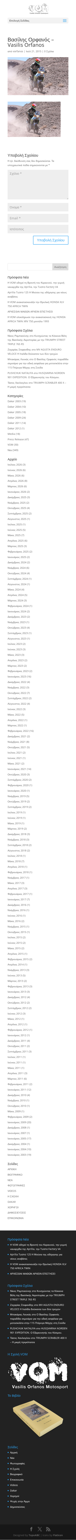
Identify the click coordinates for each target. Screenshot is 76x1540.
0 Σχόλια (49, 51)
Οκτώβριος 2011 (17, 1046)
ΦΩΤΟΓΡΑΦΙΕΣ (16, 1185)
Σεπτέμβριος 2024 (18, 578)
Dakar (13, 1490)
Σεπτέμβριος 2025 (18, 513)
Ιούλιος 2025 (15, 524)
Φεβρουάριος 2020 (18, 785)
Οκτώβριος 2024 (17, 573)
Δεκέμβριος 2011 (17, 1040)
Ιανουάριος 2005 (17, 1138)
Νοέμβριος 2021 (17, 741)
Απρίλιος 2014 (16, 964)
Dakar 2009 (14, 417)
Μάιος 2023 (14, 654)
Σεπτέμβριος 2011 (18, 1051)
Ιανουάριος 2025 (17, 557)
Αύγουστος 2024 (17, 584)
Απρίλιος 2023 (16, 660)
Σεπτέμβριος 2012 (18, 1008)
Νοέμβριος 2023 (17, 622)
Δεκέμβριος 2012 (17, 997)
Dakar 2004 (14, 406)
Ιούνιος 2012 (15, 1013)
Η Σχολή (14, 1468)
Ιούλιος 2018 (15, 855)
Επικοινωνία (17, 1479)
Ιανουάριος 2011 (17, 1089)
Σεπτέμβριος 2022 (18, 698)
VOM (10, 444)
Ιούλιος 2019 (15, 812)
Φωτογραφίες (17, 1463)
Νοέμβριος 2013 (17, 970)
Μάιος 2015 (14, 948)
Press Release (16, 439)
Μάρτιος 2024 (15, 600)
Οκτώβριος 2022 (17, 693)
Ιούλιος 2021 (15, 752)
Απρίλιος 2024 (16, 595)
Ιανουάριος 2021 (17, 769)
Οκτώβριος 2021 (17, 747)
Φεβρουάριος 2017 (18, 894)
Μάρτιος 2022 (15, 725)
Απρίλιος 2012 (16, 1024)
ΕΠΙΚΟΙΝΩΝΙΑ (16, 1218)
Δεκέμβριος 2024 (17, 562)
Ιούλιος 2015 (15, 937)
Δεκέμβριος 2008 (17, 1127)
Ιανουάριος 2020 (17, 790)
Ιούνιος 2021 (15, 758)
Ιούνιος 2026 (15, 470)
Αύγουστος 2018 (17, 850)
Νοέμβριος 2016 (17, 910)
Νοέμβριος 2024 (17, 567)
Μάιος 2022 (14, 714)
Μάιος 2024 (14, 589)
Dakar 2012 (14, 428)
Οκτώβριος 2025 (17, 508)
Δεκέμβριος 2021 (17, 736)
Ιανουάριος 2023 (17, 676)
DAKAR (12, 1201)
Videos (14, 1485)
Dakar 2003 (14, 401)
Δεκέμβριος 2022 (17, 682)
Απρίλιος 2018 (16, 866)
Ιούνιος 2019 (15, 817)
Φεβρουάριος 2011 (18, 1084)
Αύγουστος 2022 (17, 703)
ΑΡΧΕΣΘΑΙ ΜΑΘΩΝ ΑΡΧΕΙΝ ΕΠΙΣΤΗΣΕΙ (30, 311)
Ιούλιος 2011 (15, 1057)
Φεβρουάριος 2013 (18, 986)
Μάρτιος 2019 (15, 828)
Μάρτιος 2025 (15, 546)
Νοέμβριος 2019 (17, 796)
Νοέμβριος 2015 (17, 926)
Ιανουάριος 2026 (17, 491)
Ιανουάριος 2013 (17, 991)
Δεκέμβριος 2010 (17, 1095)
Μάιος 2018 (14, 861)
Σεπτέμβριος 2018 (18, 845)
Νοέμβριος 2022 (17, 687)
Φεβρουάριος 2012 (18, 1029)
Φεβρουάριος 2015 (18, 959)
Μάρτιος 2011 (15, 1078)
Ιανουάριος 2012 (17, 1035)
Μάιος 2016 (14, 921)
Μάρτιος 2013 (15, 981)
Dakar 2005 (14, 412)
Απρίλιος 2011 (16, 1073)
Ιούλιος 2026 (15, 464)
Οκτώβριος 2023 (17, 627)
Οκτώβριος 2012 (17, 1002)
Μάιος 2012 (14, 1018)
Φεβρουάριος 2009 (18, 1116)
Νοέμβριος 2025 (17, 502)
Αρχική (13, 1452)
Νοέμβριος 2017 (17, 877)
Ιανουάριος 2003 (17, 1154)
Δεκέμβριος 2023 (17, 616)
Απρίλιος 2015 (16, 953)
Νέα (10, 450)
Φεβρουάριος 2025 (18, 551)
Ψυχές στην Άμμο (20, 1501)
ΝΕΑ (10, 1180)
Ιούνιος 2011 (15, 1062)
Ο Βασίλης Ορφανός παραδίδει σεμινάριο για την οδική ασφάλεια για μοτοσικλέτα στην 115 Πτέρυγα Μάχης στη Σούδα (38, 363)
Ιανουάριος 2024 (17, 611)
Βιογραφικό (16, 1474)
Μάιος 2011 (14, 1068)
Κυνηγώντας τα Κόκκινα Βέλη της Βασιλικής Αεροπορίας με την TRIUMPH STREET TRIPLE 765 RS (37, 340)
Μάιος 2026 (14, 475)
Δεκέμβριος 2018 (17, 834)
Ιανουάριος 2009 (17, 1122)
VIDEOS (12, 1191)
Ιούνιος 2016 (15, 915)
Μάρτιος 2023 (15, 665)
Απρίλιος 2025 (16, 540)
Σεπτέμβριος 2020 (18, 779)
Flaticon (58, 1535)
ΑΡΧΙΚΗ (12, 1169)
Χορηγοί (14, 1496)
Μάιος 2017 (14, 883)
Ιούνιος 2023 (15, 649)
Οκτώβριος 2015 (17, 932)
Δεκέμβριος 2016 (17, 904)
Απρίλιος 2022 (16, 720)
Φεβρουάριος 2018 (18, 872)
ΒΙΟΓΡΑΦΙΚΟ (15, 1174)
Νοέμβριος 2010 (17, 1100)
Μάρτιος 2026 (15, 486)
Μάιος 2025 (14, 535)
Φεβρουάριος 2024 (18, 606)
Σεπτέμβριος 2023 (18, 633)
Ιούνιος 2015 (15, 942)
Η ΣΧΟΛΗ (13, 1196)
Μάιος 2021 (14, 763)
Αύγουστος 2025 (17, 519)
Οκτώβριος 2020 (17, 774)
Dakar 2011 (14, 423)
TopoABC (34, 1535)
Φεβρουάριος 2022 (18, 731)
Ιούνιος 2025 (15, 530)
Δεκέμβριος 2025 (17, 497)
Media (11, 434)
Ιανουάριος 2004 (17, 1149)
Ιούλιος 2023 (15, 644)
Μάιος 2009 (14, 1111)
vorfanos (18, 51)
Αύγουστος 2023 (17, 638)
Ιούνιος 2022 (15, 709)
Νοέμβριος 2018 (17, 839)
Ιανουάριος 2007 (17, 1133)
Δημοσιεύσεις (17, 1506)
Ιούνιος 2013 (15, 975)
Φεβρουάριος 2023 (18, 671)
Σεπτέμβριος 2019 (18, 807)
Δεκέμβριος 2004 (17, 1144)
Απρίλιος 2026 (16, 480)
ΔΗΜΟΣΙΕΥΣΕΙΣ (17, 1212)
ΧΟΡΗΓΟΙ (13, 1207)
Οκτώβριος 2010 (17, 1105)
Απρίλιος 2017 (16, 888)
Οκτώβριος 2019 (17, 801)
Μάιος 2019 (14, 823)
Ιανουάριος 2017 (17, 899)
